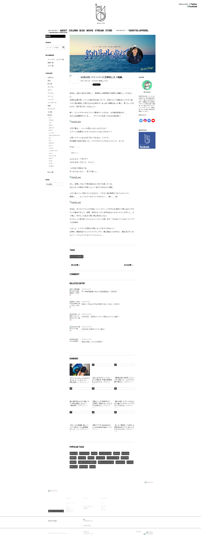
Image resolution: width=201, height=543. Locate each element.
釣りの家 (50, 172)
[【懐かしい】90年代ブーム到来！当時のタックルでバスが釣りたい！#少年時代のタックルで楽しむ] (102, 389)
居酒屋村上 (86, 508)
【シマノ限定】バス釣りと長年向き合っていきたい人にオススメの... (124, 427)
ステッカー (103, 509)
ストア (103, 503)
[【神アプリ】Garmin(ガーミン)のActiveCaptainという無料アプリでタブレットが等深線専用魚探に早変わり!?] (102, 412)
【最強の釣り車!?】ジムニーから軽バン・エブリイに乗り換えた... (124, 380)
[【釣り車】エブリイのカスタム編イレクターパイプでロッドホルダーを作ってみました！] (124, 389)
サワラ (50, 130)
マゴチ (50, 161)
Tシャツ (103, 508)
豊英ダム (72, 466)
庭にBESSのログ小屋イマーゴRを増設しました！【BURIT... (79, 403)
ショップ (50, 99)
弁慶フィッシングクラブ (104, 462)
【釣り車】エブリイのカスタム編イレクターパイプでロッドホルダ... (124, 403)
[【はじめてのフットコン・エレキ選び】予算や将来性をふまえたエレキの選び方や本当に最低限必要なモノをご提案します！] (102, 365)
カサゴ (50, 125)
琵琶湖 (72, 462)
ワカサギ (51, 166)
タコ (50, 140)
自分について (142, 114)
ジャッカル (99, 457)
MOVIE (89, 30)
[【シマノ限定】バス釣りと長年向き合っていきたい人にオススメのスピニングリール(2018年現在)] (124, 412)
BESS (91, 466)
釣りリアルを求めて (88, 506)
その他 (50, 112)
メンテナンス (52, 102)
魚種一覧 (50, 62)
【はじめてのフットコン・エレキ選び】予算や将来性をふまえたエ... (102, 380)
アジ (50, 117)
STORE (108, 30)
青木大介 (123, 457)
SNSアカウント (69, 509)
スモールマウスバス (54, 135)
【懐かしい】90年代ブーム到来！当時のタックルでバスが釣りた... (102, 403)
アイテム (50, 93)
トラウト (105, 81)
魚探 (49, 106)
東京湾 (115, 453)
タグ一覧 (50, 66)
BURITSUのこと (71, 503)
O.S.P (93, 453)
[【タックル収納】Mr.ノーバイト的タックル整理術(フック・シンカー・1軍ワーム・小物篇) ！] (80, 412)
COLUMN (73, 30)
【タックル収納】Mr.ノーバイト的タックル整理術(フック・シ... (79, 427)
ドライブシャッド (111, 457)
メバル (50, 163)
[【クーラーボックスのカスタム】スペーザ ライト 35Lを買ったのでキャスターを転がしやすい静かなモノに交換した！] (80, 376)
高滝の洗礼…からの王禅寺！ (92, 342)
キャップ (103, 506)
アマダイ (51, 120)
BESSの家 (82, 466)
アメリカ (81, 457)
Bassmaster (119, 462)
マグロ (50, 158)
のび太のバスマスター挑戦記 (86, 462)
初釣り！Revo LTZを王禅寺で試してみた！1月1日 (100, 304)
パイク (50, 153)
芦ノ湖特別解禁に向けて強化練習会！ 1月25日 (99, 291)
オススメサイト (69, 511)
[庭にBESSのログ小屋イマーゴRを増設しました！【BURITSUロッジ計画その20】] (80, 389)
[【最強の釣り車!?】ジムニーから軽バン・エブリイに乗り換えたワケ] (124, 365)
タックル (50, 87)
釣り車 (89, 457)
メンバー (68, 506)
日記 (49, 80)
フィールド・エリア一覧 (56, 59)
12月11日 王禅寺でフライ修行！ (94, 329)
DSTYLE (124, 453)
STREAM (99, 30)
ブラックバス (83, 453)
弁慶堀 (72, 457)
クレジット (68, 508)
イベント (50, 96)
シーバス (51, 133)
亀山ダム (72, 453)
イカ (50, 122)
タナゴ (50, 145)
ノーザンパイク (53, 150)
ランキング (51, 109)
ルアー (50, 90)
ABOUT (63, 30)
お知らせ (50, 77)
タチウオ (51, 143)
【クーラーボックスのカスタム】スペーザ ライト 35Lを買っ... (80, 380)
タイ (50, 138)
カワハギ (51, 128)
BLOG (82, 30)
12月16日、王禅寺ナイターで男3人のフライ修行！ (101, 317)
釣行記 (100, 81)
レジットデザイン (104, 453)
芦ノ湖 (129, 462)
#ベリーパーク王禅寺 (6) (76, 256)
